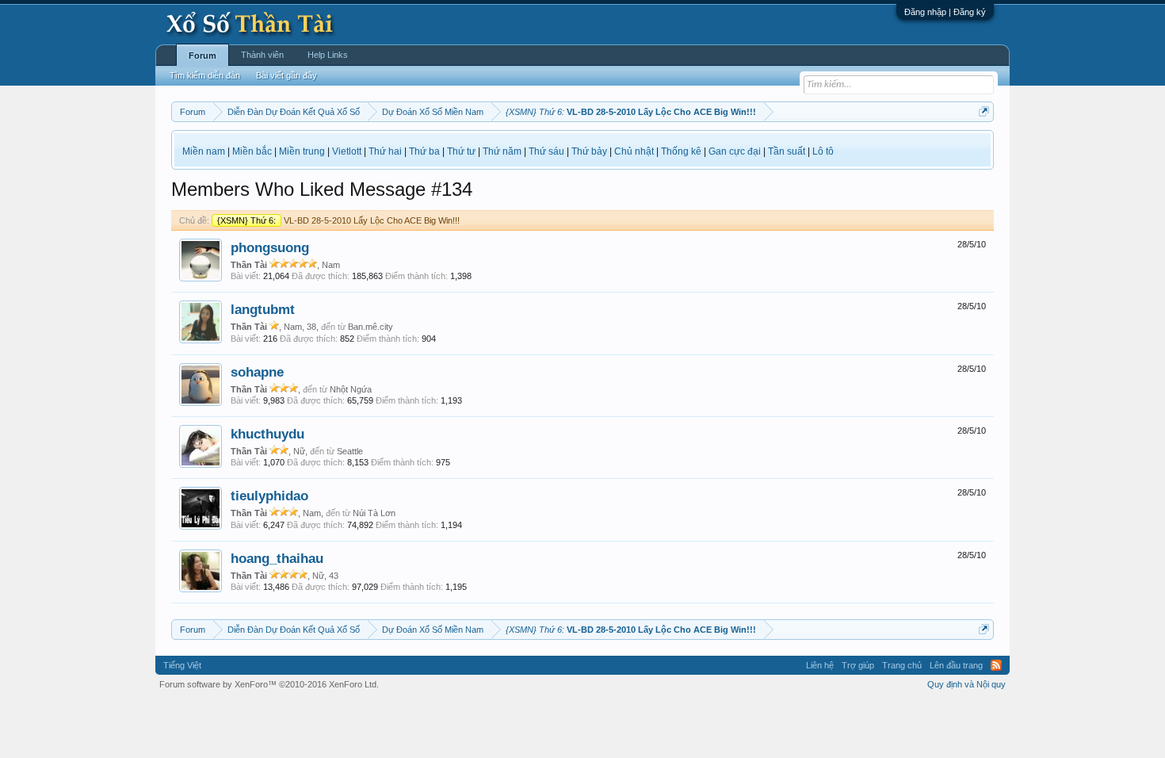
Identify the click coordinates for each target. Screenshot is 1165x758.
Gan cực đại (735, 151)
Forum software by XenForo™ (269, 684)
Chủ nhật (634, 151)
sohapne (257, 372)
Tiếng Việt (182, 665)
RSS (996, 665)
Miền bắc (252, 151)
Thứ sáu (546, 151)
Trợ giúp (858, 665)
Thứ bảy (589, 151)
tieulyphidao (269, 495)
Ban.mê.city (370, 326)
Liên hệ (820, 665)
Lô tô (823, 151)
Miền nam (203, 151)
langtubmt (263, 309)
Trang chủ (902, 665)
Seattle (350, 451)
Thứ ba (424, 151)
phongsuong (270, 247)
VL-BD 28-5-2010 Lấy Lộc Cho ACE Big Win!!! (338, 220)
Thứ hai (385, 151)
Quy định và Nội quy (966, 684)
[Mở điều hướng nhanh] (984, 111)
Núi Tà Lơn (374, 513)
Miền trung (302, 151)
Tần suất (786, 151)
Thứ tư (461, 151)
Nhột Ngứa (351, 389)
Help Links (327, 54)
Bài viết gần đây (286, 75)
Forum (202, 55)
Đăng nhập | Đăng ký (945, 12)
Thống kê (681, 151)
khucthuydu (267, 434)
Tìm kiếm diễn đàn (205, 75)
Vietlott (346, 151)
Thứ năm (502, 151)
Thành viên (262, 54)
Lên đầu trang (956, 665)
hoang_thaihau (277, 558)
